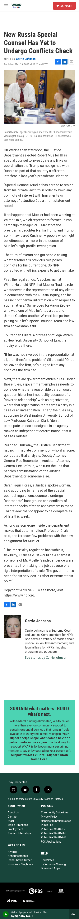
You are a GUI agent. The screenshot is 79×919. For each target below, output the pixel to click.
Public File (47, 824)
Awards (12, 851)
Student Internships (19, 833)
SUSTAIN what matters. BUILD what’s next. (39, 711)
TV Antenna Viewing (53, 864)
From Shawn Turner (20, 860)
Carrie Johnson (25, 59)
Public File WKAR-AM (53, 837)
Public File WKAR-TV (53, 829)
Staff (11, 820)
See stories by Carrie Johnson (46, 657)
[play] (5, 914)
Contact (12, 816)
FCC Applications (51, 841)
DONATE (66, 5)
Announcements (18, 855)
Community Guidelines (54, 812)
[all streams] (74, 914)
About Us (13, 812)
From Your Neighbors (20, 864)
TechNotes (47, 860)
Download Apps (50, 868)
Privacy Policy (49, 816)
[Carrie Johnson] (12, 626)
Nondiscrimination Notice (56, 820)
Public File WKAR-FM (53, 833)
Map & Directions (18, 824)
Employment (15, 829)
